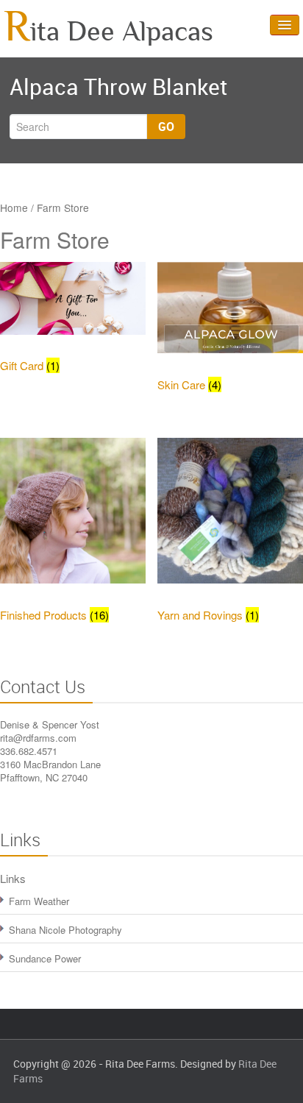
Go (166, 126)
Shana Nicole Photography (65, 930)
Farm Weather (39, 901)
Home (14, 207)
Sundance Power (45, 958)
